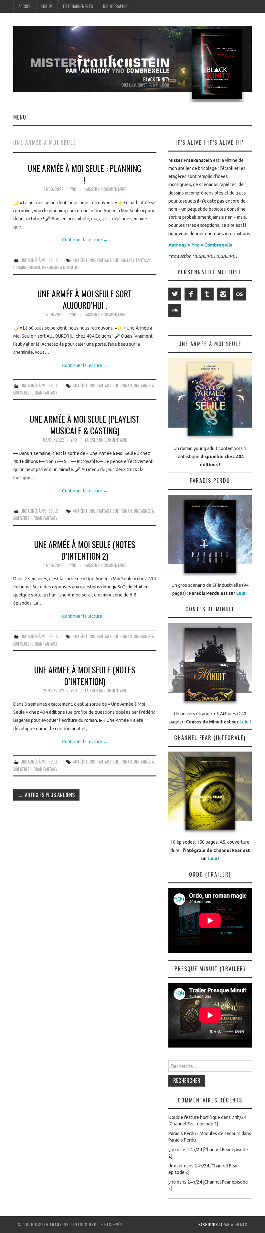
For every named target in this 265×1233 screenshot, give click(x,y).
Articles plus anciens (46, 795)
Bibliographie (115, 6)
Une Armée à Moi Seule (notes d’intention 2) (84, 550)
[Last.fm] (239, 294)
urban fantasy (44, 393)
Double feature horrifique (194, 1117)
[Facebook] (191, 294)
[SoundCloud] (174, 310)
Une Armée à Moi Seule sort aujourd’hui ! (84, 299)
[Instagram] (223, 294)
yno (73, 189)
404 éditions (84, 260)
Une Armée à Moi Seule (39, 260)
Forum (46, 6)
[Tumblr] (207, 294)
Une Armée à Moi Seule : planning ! (85, 174)
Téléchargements (77, 6)
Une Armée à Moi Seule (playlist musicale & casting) (85, 425)
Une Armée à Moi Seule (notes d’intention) (84, 675)
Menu (19, 117)
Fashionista (210, 1224)
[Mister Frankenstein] (132, 63)
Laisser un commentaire (105, 189)
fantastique (108, 260)
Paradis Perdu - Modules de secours (204, 1133)
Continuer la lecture (85, 239)
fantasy (127, 260)
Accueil (24, 6)
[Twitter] (174, 294)
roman (34, 267)
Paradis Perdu (182, 1140)
